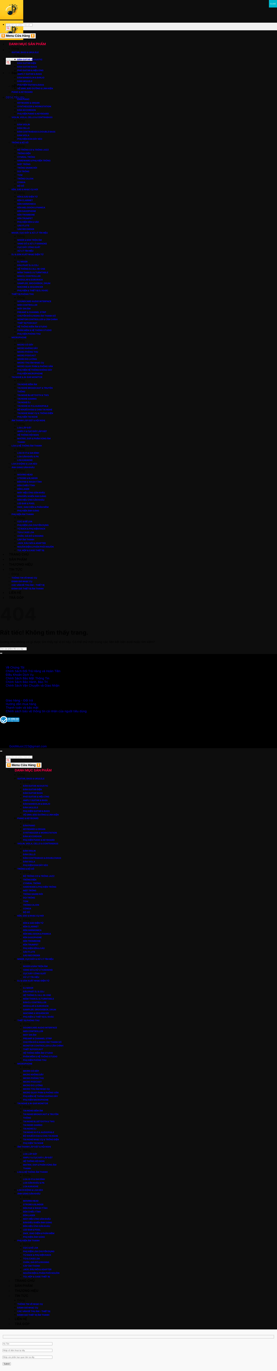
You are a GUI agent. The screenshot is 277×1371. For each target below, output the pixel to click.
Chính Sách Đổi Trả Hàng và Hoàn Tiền (33, 671)
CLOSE (273, 4)
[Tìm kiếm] (8, 63)
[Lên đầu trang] (1, 751)
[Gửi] (1, 653)
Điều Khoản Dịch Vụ (20, 674)
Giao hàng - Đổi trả (19, 700)
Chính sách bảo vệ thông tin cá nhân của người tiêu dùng (46, 711)
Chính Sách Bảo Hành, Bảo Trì (27, 682)
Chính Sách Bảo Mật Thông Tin (27, 678)
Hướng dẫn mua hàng (21, 704)
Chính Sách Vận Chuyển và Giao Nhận (32, 685)
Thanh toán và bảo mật (22, 707)
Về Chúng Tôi (15, 667)
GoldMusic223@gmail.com (28, 746)
